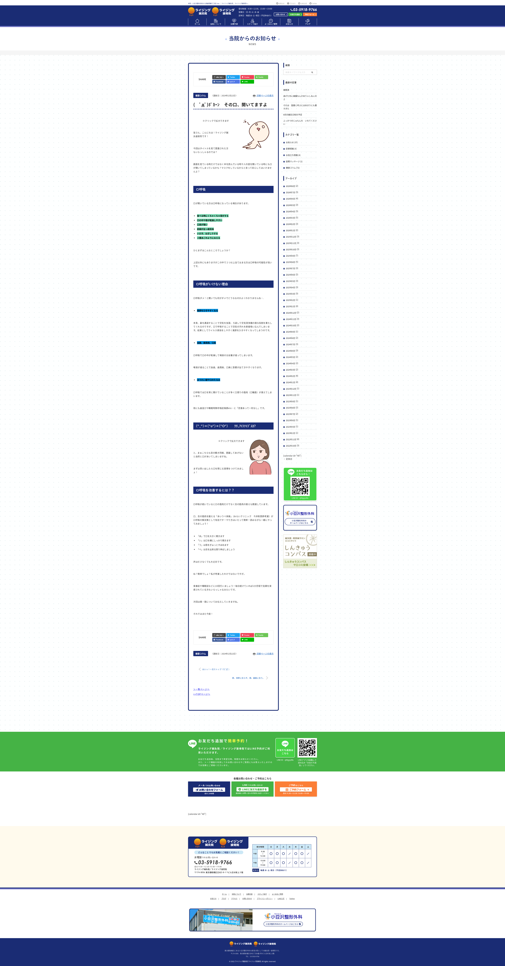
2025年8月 (290, 262)
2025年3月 (290, 293)
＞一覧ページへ (201, 689)
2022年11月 (291, 439)
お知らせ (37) (292, 142)
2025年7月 (290, 268)
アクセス (234, 898)
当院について (236, 894)
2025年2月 (290, 300)
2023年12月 (291, 388)
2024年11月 (291, 319)
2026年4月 (290, 211)
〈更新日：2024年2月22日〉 (224, 95)
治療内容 (249, 894)
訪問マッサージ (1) (294, 161)
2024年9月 (290, 331)
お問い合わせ (280, 14)
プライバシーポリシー (265, 898)
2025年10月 (291, 249)
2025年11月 (291, 243)
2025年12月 (291, 236)
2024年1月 (290, 382)
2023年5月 (290, 426)
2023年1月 (290, 433)
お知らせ (213, 898)
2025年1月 (290, 306)
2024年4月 (290, 363)
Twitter (292, 898)
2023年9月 (290, 401)
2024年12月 (291, 312)
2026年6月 (290, 198)
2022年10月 (291, 445)
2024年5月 (290, 357)
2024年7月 (290, 344)
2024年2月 (290, 376)
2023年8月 (290, 407)
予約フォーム (309, 14)
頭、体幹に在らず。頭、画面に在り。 (248, 678)
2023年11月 (291, 395)
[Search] (312, 72)
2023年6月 (290, 420)
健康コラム (200, 95)
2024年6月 (290, 350)
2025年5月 (290, 281)
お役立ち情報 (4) (293, 155)
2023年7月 (290, 414)
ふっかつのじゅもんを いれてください (300, 122)
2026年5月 (290, 205)
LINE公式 (281, 898)
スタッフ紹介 (262, 894)
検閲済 (286, 89)
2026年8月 (290, 186)
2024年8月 (290, 338)
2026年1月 (290, 230)
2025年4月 (290, 287)
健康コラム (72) (293, 167)
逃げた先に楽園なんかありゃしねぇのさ (300, 98)
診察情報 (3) (291, 148)
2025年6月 (290, 274)
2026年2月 (290, 224)
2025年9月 (290, 255)
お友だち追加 (295, 14)
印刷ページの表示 (265, 95)
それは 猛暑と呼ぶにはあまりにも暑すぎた (300, 107)
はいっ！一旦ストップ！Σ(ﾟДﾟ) (215, 669)
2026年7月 (290, 192)
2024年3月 (290, 369)
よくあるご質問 (277, 894)
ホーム (224, 894)
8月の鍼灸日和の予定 (292, 114)
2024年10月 (291, 325)
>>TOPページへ (201, 694)
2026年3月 (290, 217)
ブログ (223, 898)
